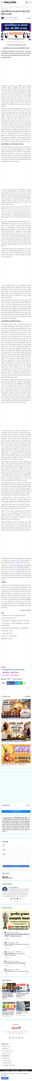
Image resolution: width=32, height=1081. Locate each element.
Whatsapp (21, 683)
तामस (11, 464)
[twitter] (14, 898)
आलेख (8, 679)
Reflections (6, 1048)
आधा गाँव (19, 483)
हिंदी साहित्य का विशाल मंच (20, 818)
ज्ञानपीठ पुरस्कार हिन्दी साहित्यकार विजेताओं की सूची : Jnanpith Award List (16, 935)
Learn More (4, 1075)
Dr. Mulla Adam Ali (7, 818)
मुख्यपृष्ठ (3, 7)
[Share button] (24, 683)
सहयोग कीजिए (24, 1071)
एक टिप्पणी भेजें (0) (16, 811)
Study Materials (7, 1063)
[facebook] (11, 898)
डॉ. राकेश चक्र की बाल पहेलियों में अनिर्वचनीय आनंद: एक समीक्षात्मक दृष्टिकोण (7, 996)
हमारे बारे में (6, 1071)
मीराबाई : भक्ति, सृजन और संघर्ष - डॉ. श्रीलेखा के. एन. (13, 764)
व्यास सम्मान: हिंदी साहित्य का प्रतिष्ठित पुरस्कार (15, 963)
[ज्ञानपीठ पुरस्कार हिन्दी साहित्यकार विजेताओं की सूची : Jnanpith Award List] (16, 920)
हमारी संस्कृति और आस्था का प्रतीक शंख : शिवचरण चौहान (15, 718)
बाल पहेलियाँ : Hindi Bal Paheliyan (22, 1012)
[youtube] (17, 898)
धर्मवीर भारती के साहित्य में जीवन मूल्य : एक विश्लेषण (14, 741)
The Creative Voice (8, 1051)
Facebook (11, 683)
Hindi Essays (6, 1058)
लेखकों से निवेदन (15, 1071)
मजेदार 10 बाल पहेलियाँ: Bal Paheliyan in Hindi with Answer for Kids (16, 945)
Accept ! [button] (5, 1078)
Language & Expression (9, 1065)
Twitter (17, 683)
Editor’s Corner (6, 1053)
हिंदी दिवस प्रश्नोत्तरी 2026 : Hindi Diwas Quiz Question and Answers (14, 954)
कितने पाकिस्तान (18, 565)
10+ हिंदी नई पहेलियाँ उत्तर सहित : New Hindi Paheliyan (22, 995)
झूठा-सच (4, 639)
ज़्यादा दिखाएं (28, 696)
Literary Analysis (7, 1060)
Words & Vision (7, 1046)
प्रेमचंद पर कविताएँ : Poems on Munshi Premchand (16, 971)
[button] (30, 2)
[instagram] (20, 898)
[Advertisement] (16, 71)
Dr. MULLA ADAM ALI (10, 7)
